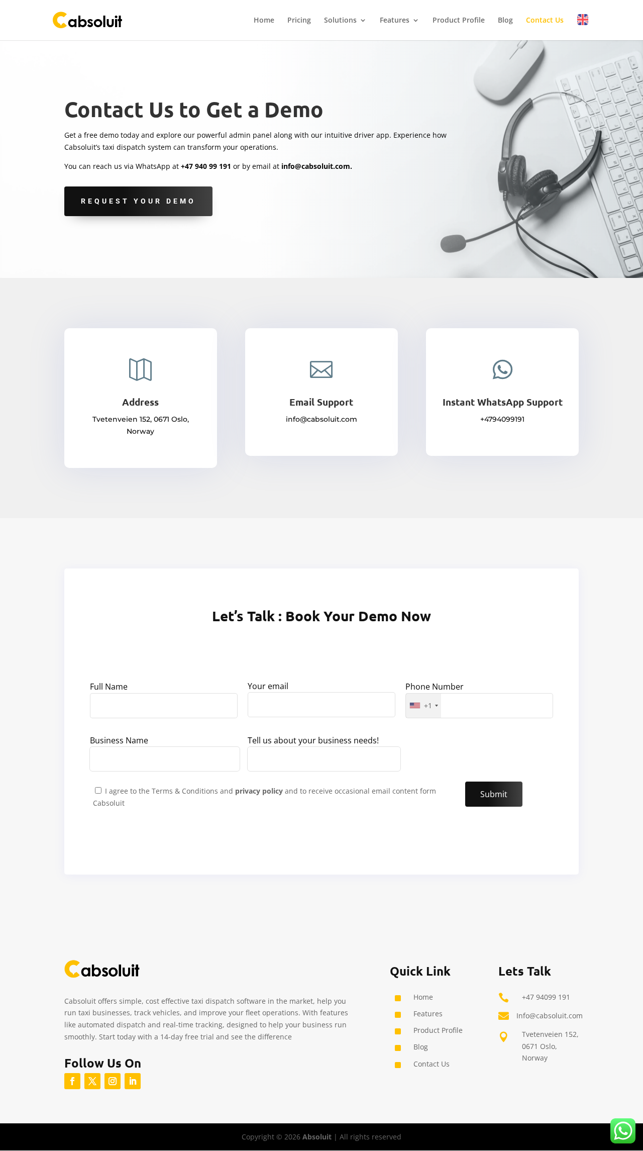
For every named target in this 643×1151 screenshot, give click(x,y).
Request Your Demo (138, 201)
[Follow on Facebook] (72, 1081)
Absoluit (317, 1136)
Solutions (340, 21)
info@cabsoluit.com (315, 166)
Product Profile (459, 21)
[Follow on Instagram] (112, 1081)
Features (394, 21)
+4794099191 (502, 419)
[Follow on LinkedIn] (133, 1081)
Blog (505, 21)
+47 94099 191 (546, 997)
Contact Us (545, 21)
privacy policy (260, 791)
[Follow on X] (92, 1081)
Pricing (299, 21)
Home (264, 21)
